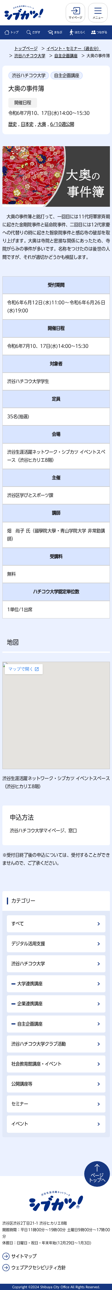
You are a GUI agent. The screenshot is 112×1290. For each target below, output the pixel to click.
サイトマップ (23, 1256)
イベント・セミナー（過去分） (74, 49)
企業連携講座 (29, 1003)
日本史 (27, 124)
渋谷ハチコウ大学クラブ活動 (38, 1043)
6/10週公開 (62, 124)
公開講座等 (21, 1083)
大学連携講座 (29, 983)
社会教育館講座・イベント (36, 1063)
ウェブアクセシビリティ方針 (38, 1267)
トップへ (97, 1178)
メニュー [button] (98, 17)
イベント (19, 1123)
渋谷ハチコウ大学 (29, 56)
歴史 (12, 124)
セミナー (19, 1103)
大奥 (42, 124)
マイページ (75, 17)
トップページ (26, 49)
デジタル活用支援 (28, 943)
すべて (17, 923)
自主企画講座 (66, 56)
